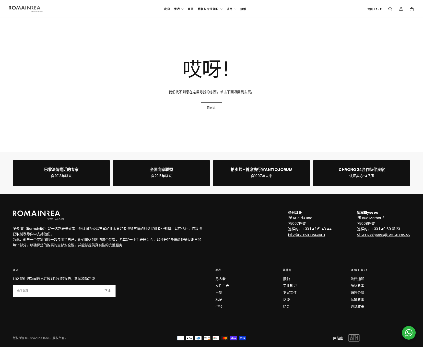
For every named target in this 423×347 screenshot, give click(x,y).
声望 (191, 9)
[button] (374, 9)
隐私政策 (357, 285)
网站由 (338, 338)
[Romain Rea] (38, 215)
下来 (108, 291)
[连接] (401, 9)
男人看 (220, 278)
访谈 (286, 299)
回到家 (211, 108)
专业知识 (290, 285)
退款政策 (357, 306)
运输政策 (357, 299)
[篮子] (411, 9)
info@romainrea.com (306, 234)
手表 (177, 9)
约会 (286, 306)
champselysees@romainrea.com (385, 234)
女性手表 (222, 285)
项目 (230, 9)
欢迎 (167, 9)
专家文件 (290, 292)
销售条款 (357, 292)
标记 (218, 299)
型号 (218, 306)
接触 (243, 9)
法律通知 (357, 278)
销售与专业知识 (208, 9)
